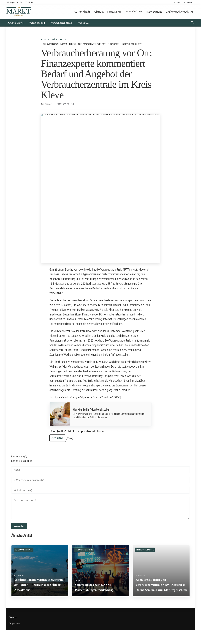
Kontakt (177, 2)
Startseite (45, 39)
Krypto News (16, 22)
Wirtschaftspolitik (61, 22)
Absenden (19, 526)
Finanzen (114, 12)
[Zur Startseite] (18, 15)
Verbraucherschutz (179, 12)
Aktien (98, 12)
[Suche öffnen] (192, 23)
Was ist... (83, 22)
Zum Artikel (57, 438)
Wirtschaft (82, 12)
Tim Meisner (46, 104)
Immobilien (133, 12)
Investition (154, 12)
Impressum (188, 2)
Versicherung (37, 22)
